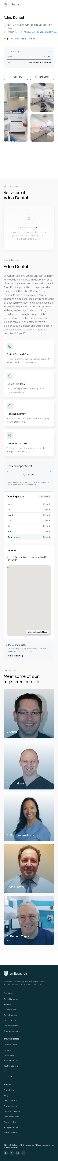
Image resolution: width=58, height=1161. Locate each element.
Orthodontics (10, 1020)
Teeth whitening (11, 1025)
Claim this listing (15, 656)
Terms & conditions (13, 1111)
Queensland (9, 1055)
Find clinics (9, 1090)
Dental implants (11, 999)
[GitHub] (23, 1153)
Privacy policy (10, 1106)
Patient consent (11, 1132)
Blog (6, 1095)
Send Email (44, 77)
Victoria (7, 1050)
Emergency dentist (12, 1031)
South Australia (11, 1065)
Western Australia (12, 1060)
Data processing (11, 1116)
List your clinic (10, 1100)
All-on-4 (7, 1004)
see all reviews (28, 38)
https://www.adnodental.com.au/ (40, 32)
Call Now (17, 77)
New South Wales (12, 1044)
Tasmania (8, 1076)
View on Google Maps (37, 632)
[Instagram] (17, 1153)
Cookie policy (10, 1122)
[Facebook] (6, 1153)
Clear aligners (10, 1009)
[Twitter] (12, 1153)
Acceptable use (11, 1127)
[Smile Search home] (13, 4)
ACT (6, 1071)
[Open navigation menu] (51, 5)
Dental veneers (10, 1015)
